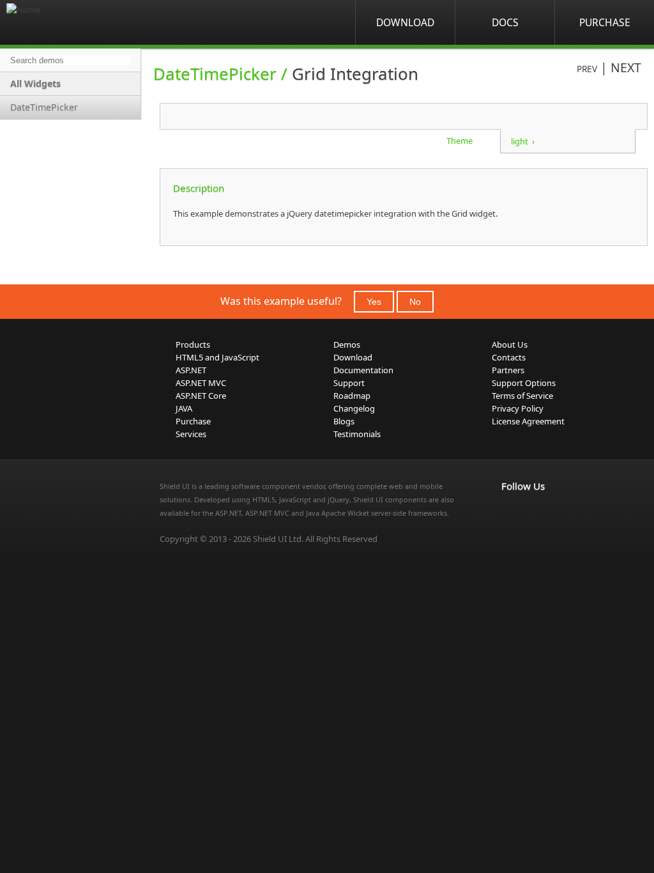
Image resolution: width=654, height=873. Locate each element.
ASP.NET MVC (201, 383)
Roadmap (351, 395)
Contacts (509, 357)
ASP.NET (191, 370)
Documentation (363, 370)
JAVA (184, 408)
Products (193, 344)
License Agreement (528, 421)
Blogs (343, 421)
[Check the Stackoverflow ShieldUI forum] (537, 512)
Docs (505, 22)
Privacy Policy (518, 408)
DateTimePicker (44, 107)
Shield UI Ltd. (278, 539)
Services (191, 434)
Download (405, 22)
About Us (510, 344)
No (415, 302)
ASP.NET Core (201, 395)
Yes (374, 302)
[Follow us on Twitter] (565, 512)
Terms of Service (522, 395)
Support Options (524, 383)
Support (349, 383)
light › (523, 141)
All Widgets (35, 83)
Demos (346, 344)
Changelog (354, 408)
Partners (508, 370)
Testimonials (357, 434)
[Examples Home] (57, 22)
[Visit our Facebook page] (509, 512)
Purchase (604, 22)
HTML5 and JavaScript (217, 357)
